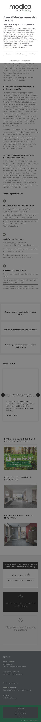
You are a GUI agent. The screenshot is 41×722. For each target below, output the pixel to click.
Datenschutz (14, 61)
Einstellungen (20, 54)
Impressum (26, 61)
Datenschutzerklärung (12, 46)
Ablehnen (9, 54)
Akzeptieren (32, 54)
